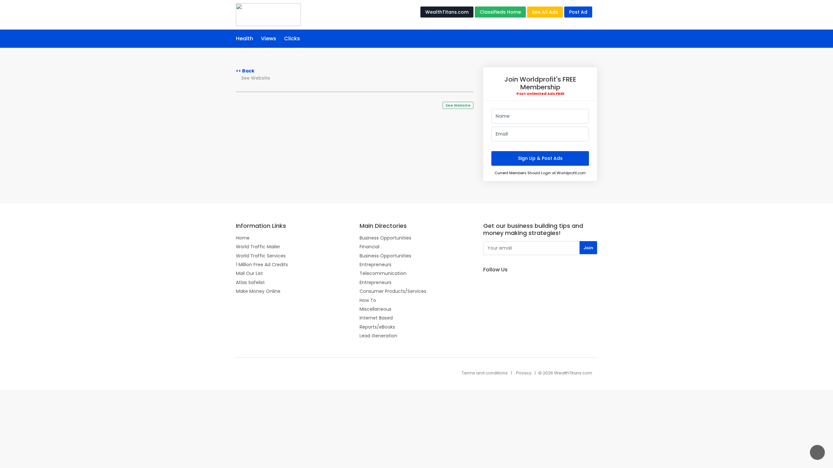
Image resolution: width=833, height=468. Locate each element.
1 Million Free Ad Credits (262, 264)
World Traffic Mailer (258, 246)
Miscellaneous (375, 309)
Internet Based (376, 318)
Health (244, 38)
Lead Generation (378, 335)
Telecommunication (383, 273)
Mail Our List (249, 273)
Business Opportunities (385, 238)
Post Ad (578, 12)
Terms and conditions (485, 373)
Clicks (292, 38)
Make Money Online (258, 291)
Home (243, 238)
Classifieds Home (500, 12)
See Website (255, 78)
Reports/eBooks (377, 327)
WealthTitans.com (447, 12)
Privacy (523, 373)
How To (368, 300)
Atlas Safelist (250, 282)
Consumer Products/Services (393, 291)
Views (268, 38)
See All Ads (545, 12)
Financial (369, 246)
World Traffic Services (261, 256)
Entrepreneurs (375, 264)
